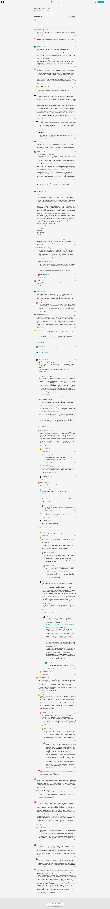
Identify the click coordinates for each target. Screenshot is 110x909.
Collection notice (63, 900)
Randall (38, 151)
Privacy (55, 900)
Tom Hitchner (41, 247)
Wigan (38, 330)
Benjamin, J (39, 291)
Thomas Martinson (40, 29)
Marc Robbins (39, 191)
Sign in (106, 2)
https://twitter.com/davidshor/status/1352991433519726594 (49, 111)
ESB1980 (46, 505)
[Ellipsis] (75, 29)
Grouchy (38, 46)
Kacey (39, 302)
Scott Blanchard (40, 141)
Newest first (73, 16)
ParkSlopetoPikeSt (40, 314)
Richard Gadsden (43, 261)
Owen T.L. (39, 280)
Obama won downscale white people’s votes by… (45, 7)
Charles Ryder (43, 482)
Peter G (38, 801)
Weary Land (44, 532)
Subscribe (100, 2)
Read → (35, 12)
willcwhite (44, 671)
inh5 (37, 95)
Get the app (60, 903)
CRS (39, 346)
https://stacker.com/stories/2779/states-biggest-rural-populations (53, 239)
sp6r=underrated (45, 489)
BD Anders (39, 844)
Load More (36, 896)
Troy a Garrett (41, 858)
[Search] (93, 2)
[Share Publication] (96, 2)
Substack (49, 906)
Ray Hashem (39, 68)
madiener (40, 352)
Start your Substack (52, 903)
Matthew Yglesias (37, 8)
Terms (58, 900)
